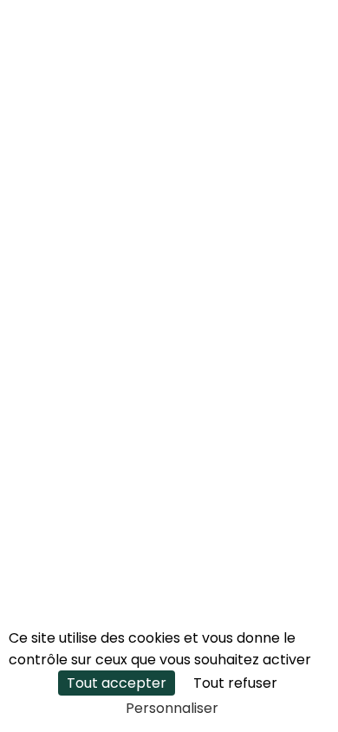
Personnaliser (172, 708)
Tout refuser (235, 683)
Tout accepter (116, 683)
